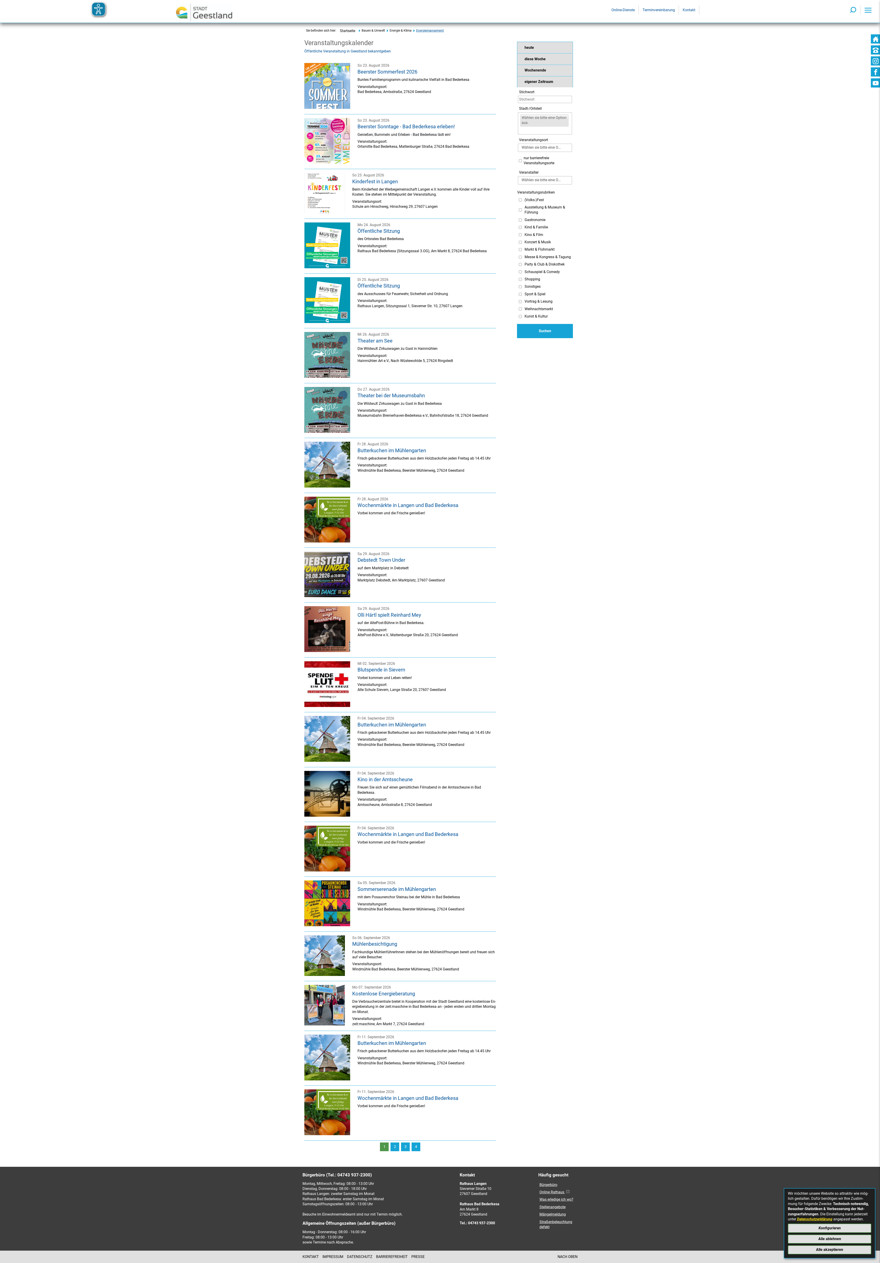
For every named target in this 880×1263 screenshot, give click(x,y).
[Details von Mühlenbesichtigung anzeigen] (324, 975)
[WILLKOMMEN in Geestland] (204, 11)
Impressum (332, 1257)
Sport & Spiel (535, 294)
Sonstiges (533, 286)
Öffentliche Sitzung (379, 231)
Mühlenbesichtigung (374, 944)
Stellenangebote (552, 1207)
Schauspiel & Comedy (542, 272)
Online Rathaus (552, 1192)
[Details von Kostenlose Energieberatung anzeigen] (324, 1024)
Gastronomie (535, 220)
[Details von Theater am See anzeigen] (327, 376)
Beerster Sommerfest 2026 (387, 72)
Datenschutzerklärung (814, 1219)
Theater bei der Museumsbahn (391, 395)
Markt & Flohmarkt (540, 249)
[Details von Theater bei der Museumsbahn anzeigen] (327, 431)
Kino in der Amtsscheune (385, 779)
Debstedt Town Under (381, 560)
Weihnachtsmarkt (539, 309)
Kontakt (310, 1257)
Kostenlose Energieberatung (383, 994)
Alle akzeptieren (829, 1249)
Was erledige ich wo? (556, 1199)
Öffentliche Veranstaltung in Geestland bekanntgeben (347, 51)
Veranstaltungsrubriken (536, 192)
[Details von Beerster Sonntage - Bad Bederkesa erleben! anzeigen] (327, 162)
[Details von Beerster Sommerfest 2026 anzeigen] (327, 107)
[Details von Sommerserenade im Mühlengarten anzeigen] (327, 925)
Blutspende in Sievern (381, 670)
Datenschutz (359, 1257)
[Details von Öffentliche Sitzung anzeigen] (327, 267)
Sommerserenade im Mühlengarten (397, 889)
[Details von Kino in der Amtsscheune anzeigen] (327, 815)
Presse (418, 1257)
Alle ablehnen (829, 1239)
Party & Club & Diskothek (545, 264)
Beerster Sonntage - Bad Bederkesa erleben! (406, 126)
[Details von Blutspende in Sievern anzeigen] (327, 706)
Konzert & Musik (538, 242)
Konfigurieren (830, 1228)
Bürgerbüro (548, 1185)
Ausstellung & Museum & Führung (545, 209)
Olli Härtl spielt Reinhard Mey (389, 615)
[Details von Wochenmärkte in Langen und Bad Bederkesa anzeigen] (327, 541)
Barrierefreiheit (392, 1257)
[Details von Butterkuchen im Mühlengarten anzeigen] (327, 486)
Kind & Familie (536, 227)
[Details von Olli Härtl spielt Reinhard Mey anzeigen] (327, 651)
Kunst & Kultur (536, 316)
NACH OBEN (568, 1257)
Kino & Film (534, 235)
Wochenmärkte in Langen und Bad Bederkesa (408, 505)
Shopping (532, 279)
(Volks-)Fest (534, 200)
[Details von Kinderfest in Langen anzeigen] (324, 212)
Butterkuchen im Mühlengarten (392, 450)
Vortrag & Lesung (539, 301)
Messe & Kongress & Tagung (548, 257)
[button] (545, 47)
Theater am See (375, 341)
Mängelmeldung (552, 1214)
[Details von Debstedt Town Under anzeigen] (327, 596)
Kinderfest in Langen (375, 181)
